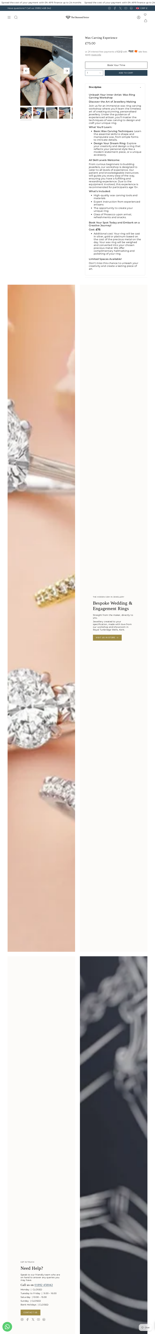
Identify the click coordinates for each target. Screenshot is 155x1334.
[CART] (145, 20)
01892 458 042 (43, 8)
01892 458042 (44, 1285)
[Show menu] (9, 17)
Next (67, 71)
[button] (115, 87)
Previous (26, 71)
